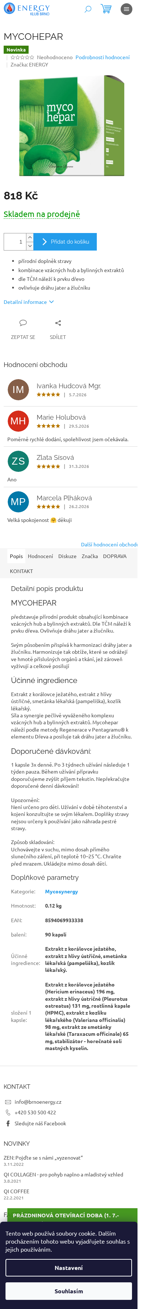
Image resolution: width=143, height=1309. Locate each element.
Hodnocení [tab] (40, 556)
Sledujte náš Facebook (40, 1123)
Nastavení (69, 1267)
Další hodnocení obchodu (110, 544)
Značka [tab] (90, 556)
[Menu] (126, 9)
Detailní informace (25, 301)
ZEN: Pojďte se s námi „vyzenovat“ (43, 1157)
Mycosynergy (61, 891)
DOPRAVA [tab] (114, 556)
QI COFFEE (16, 1191)
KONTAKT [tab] (21, 571)
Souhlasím (69, 1291)
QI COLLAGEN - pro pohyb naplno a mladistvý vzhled (63, 1174)
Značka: (29, 64)
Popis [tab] (16, 556)
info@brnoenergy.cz (38, 1101)
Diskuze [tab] (67, 556)
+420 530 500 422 (35, 1112)
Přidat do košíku (70, 242)
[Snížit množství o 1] (29, 246)
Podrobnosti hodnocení (103, 57)
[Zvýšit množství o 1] (29, 237)
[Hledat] (88, 9)
